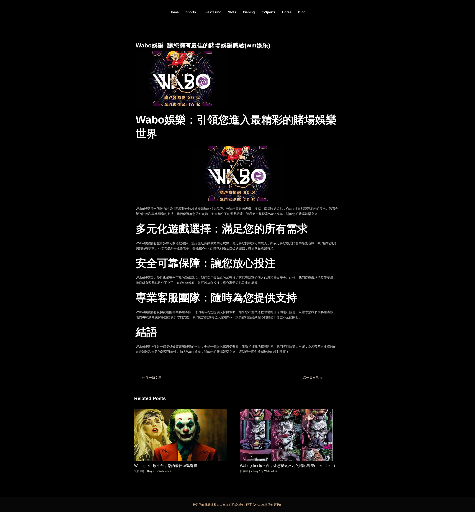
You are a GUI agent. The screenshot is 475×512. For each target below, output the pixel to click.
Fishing (249, 12)
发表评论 (139, 471)
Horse (286, 12)
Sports (190, 12)
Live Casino (212, 12)
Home (174, 12)
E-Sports (268, 12)
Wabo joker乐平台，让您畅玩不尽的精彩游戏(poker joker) (287, 466)
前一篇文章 (151, 377)
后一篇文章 (313, 377)
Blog (302, 12)
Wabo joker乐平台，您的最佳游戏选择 (165, 466)
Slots (232, 12)
